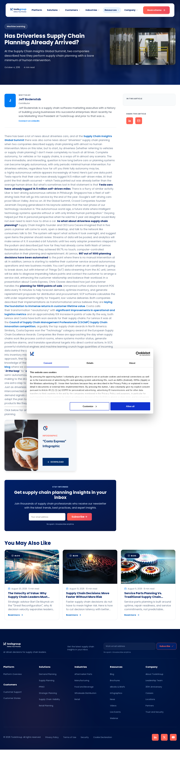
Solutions (52, 10)
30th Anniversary (154, 686)
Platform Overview (12, 674)
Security (85, 737)
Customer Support (12, 692)
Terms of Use (69, 737)
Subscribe (164, 646)
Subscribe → (79, 516)
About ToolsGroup (154, 674)
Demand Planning (47, 674)
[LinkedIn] (155, 737)
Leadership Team (154, 680)
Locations (150, 699)
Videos (113, 705)
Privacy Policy (52, 737)
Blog (112, 674)
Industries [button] (91, 10)
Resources (111, 10)
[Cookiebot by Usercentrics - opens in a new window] (138, 354)
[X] (164, 737)
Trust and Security (155, 712)
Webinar (114, 718)
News (112, 699)
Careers (149, 693)
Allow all (130, 406)
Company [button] (129, 10)
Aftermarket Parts (83, 674)
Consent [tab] (48, 363)
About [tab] (132, 363)
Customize (88, 406)
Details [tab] (90, 363)
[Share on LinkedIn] (129, 120)
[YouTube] (173, 737)
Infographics (116, 693)
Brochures (115, 680)
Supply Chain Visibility (49, 699)
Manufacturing (82, 680)
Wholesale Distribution (85, 693)
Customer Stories (12, 698)
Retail (77, 699)
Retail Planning (46, 705)
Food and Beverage (84, 686)
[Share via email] (138, 120)
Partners (150, 705)
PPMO (42, 686)
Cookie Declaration (102, 737)
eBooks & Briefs (117, 686)
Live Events (115, 712)
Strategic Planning (48, 693)
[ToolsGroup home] (18, 10)
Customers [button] (71, 10)
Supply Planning (46, 680)
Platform (37, 10)
